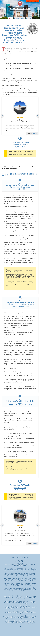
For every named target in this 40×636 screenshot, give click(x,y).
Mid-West (6, 576)
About (23, 18)
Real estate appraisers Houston (23, 592)
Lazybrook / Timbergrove (10, 588)
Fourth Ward (33, 570)
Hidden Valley (6, 574)
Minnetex (14, 576)
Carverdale (9, 569)
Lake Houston (7, 575)
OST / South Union (20, 585)
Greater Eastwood (8, 571)
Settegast (25, 578)
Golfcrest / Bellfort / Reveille (10, 585)
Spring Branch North (32, 579)
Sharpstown (30, 578)
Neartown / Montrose (30, 588)
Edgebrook (12, 570)
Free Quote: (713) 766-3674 (32, 1)
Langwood (13, 575)
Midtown (10, 576)
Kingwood (34, 574)
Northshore (24, 576)
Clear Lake (29, 569)
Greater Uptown (28, 573)
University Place (21, 580)
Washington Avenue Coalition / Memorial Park (20, 590)
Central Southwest (22, 569)
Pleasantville (14, 578)
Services (17, 18)
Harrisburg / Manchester (22, 587)
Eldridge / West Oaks (18, 584)
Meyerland (33, 575)
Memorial (28, 575)
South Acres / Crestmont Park (18, 589)
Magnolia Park (23, 575)
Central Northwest (15, 569)
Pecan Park (9, 578)
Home (11, 18)
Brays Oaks (31, 568)
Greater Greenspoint (24, 571)
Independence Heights (19, 574)
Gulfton (33, 573)
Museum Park (19, 576)
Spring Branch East (23, 579)
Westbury (32, 580)
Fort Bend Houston (26, 570)
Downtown (34, 569)
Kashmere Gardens (28, 574)
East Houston (7, 570)
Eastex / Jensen (31, 583)
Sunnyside (16, 580)
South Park (8, 579)
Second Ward (20, 578)
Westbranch (27, 580)
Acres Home (6, 568)
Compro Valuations (20, 8)
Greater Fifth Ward (16, 571)
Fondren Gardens (18, 570)
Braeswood (26, 568)
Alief (18, 568)
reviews (35, 133)
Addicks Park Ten (13, 568)
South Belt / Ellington (29, 589)
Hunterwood (12, 574)
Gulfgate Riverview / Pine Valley (10, 587)
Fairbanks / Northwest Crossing (29, 584)
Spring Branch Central (15, 579)
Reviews (29, 18)
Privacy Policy (20, 626)
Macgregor (18, 575)
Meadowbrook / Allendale (21, 588)
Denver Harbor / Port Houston (10, 583)
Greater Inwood (14, 573)
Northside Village (30, 576)
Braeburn (21, 568)
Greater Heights (32, 571)
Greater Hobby (7, 573)
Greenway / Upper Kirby (30, 585)
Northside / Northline (8, 589)
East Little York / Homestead (22, 583)
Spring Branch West (9, 580)
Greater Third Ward (21, 573)
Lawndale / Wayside (31, 587)
